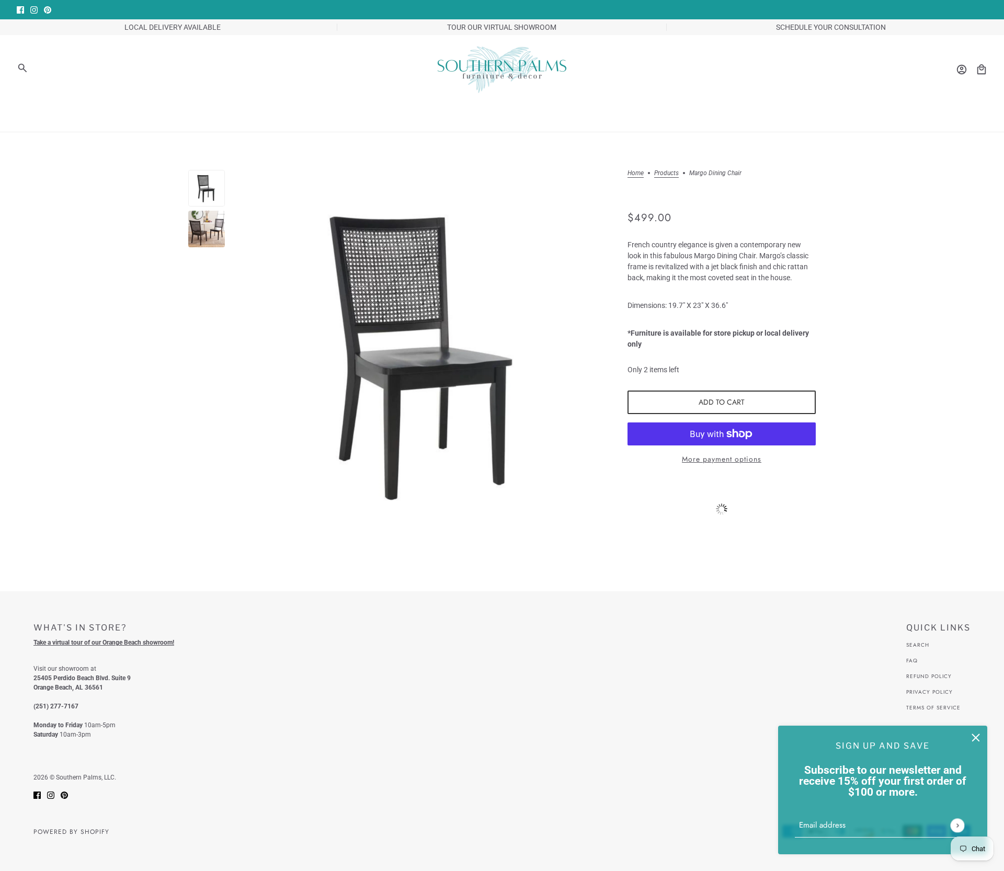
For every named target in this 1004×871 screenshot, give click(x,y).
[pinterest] (47, 9)
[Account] (961, 69)
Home (636, 173)
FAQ (912, 660)
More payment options (721, 459)
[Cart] (981, 69)
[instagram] (34, 9)
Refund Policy (929, 676)
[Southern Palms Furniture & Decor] (502, 69)
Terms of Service (933, 708)
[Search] (22, 68)
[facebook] (20, 9)
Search (917, 645)
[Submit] (957, 825)
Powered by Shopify (71, 831)
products (666, 173)
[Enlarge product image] (426, 354)
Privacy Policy (929, 692)
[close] (976, 737)
